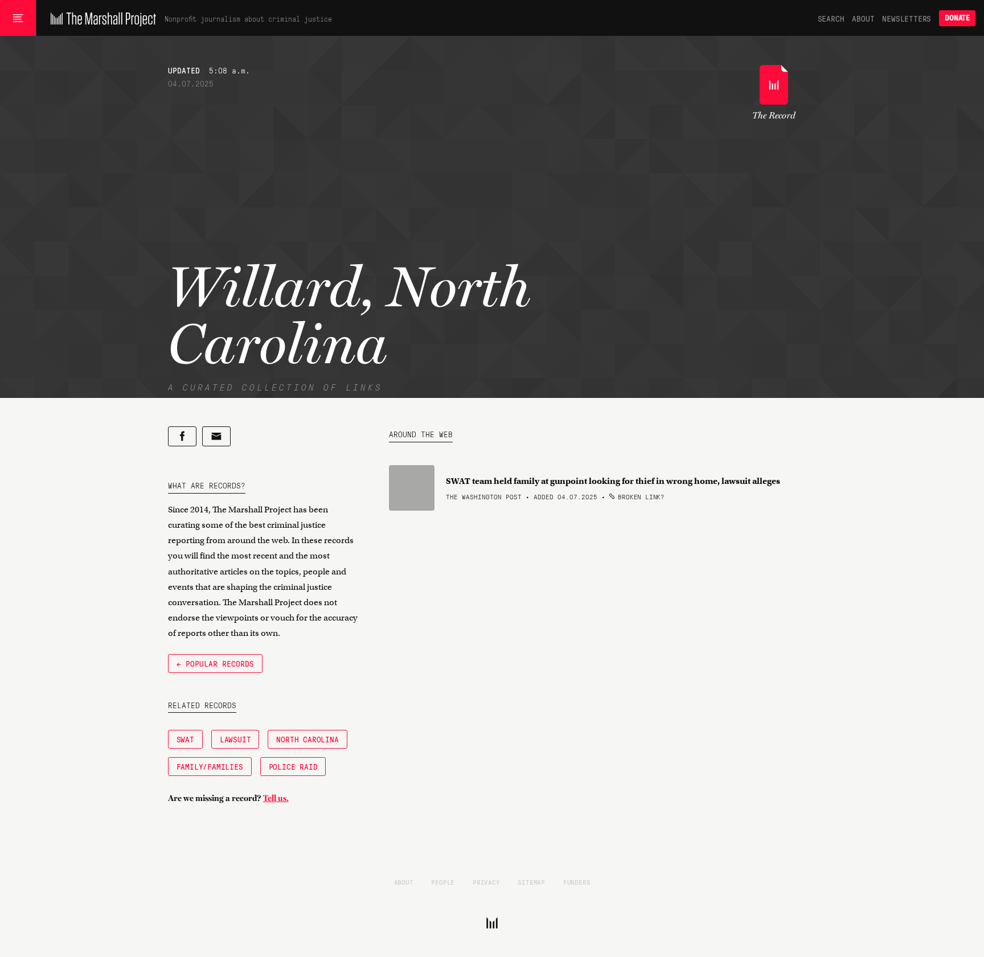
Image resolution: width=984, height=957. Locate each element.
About (863, 18)
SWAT (185, 739)
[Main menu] (18, 18)
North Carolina (307, 739)
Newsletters (906, 18)
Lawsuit (235, 739)
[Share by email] (216, 436)
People (442, 881)
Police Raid (293, 766)
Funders (577, 881)
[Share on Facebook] (182, 436)
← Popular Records (215, 663)
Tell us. (276, 798)
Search (831, 18)
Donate (957, 18)
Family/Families (210, 766)
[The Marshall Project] (100, 18)
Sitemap (531, 881)
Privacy (486, 881)
